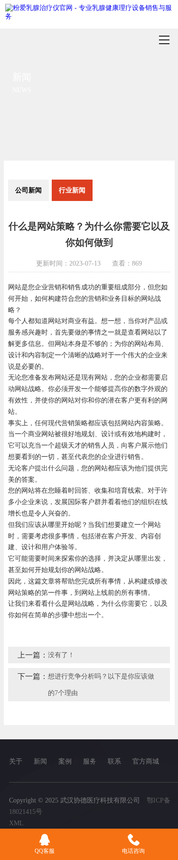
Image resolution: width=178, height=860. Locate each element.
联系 (114, 761)
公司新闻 (28, 190)
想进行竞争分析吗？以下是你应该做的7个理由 (101, 685)
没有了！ (61, 655)
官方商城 (145, 761)
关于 (15, 761)
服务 (89, 761)
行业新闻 (72, 190)
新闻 (40, 761)
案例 (65, 761)
